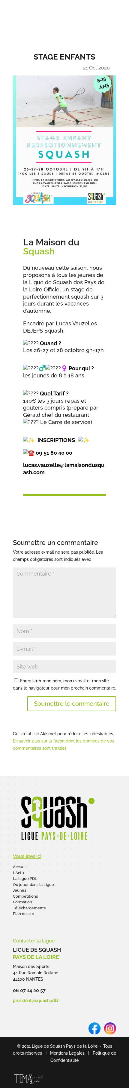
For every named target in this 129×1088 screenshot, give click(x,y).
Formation (22, 902)
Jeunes (19, 890)
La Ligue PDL (25, 878)
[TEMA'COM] (28, 1084)
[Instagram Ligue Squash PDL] (110, 1033)
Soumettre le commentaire (72, 703)
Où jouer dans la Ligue (33, 884)
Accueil (20, 867)
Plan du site (23, 913)
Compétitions (25, 896)
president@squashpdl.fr (36, 1000)
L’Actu (18, 873)
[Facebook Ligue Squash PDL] (94, 1033)
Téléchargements (29, 908)
